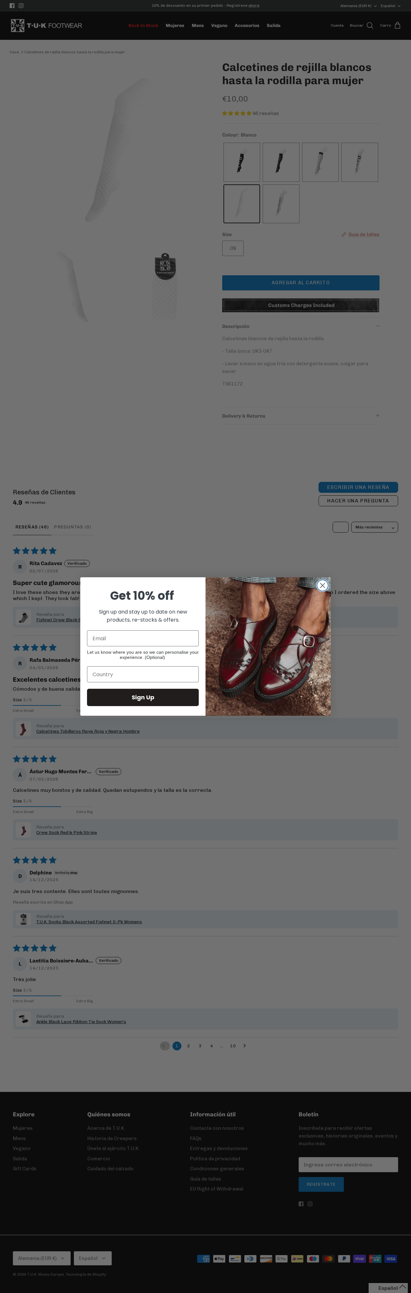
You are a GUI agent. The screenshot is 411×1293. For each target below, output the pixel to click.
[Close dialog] (322, 585)
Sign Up (143, 697)
